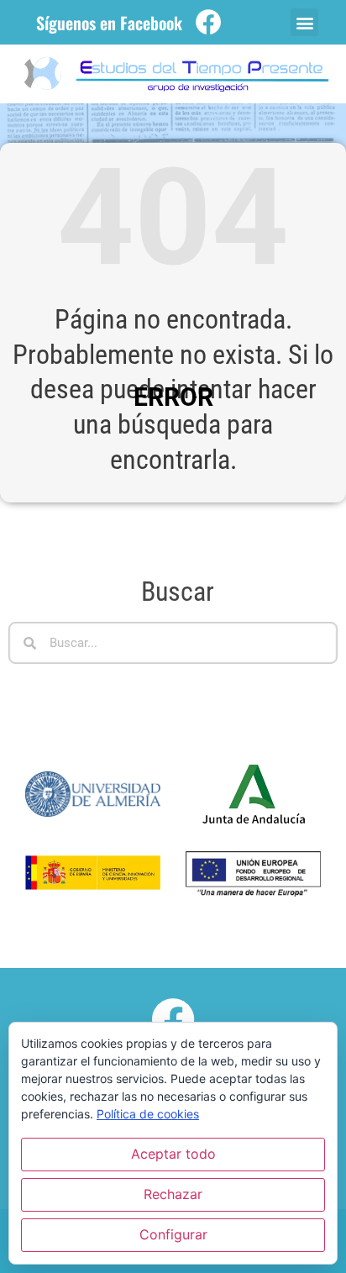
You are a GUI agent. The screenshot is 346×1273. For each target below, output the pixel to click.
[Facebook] (209, 22)
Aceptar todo (173, 1153)
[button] (304, 22)
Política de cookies (148, 1114)
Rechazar (173, 1194)
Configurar (173, 1234)
